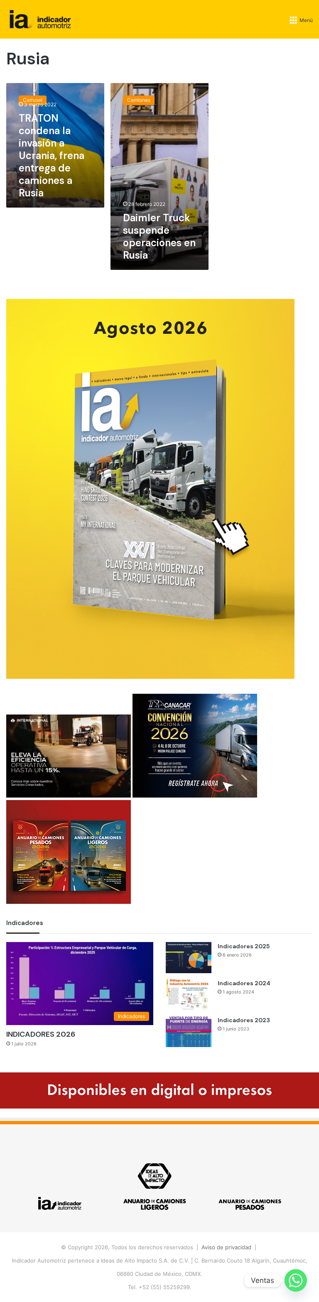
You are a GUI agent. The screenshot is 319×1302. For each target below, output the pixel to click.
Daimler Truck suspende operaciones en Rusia (159, 236)
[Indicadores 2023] (188, 1031)
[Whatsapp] (296, 1280)
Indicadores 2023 (244, 1020)
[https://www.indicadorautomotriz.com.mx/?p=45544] (150, 676)
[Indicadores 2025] (188, 957)
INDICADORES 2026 (40, 1034)
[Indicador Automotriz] (40, 19)
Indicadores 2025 (244, 946)
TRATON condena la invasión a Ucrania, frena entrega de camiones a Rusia (51, 155)
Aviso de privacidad (226, 1247)
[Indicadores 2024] (188, 994)
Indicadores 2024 (244, 983)
